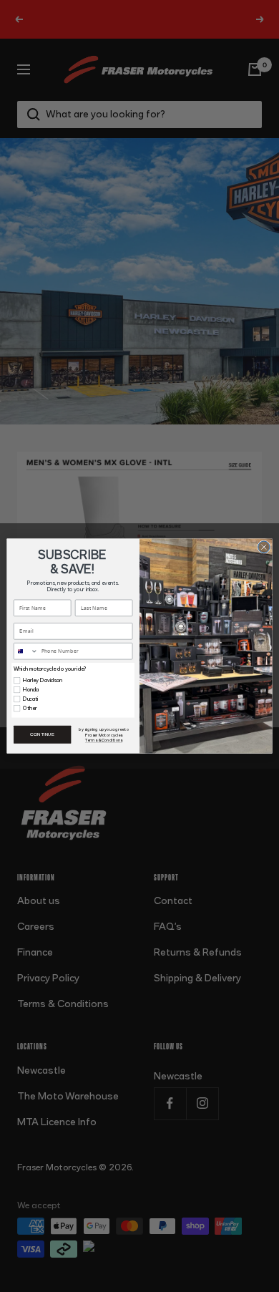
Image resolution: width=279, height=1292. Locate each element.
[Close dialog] (264, 547)
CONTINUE (42, 734)
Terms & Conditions (103, 741)
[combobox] (26, 651)
